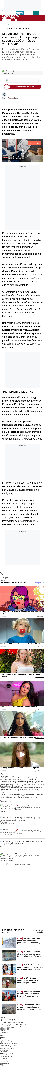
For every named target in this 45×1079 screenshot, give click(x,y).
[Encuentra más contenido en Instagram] (30, 65)
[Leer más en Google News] (4, 65)
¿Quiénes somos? (6, 1042)
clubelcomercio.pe (6, 1056)
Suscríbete (35, 17)
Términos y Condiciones (8, 1043)
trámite (2, 580)
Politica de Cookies (6, 1047)
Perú (1, 1035)
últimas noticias (5, 801)
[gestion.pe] (13, 18)
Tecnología (4, 1039)
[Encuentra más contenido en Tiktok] (26, 65)
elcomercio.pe (5, 1055)
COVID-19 (4, 575)
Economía (3, 1032)
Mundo (2, 1034)
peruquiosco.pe (5, 1063)
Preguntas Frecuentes (7, 1048)
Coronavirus (4, 577)
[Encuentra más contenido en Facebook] (9, 65)
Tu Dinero (3, 1037)
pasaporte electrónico (7, 579)
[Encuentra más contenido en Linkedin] (17, 65)
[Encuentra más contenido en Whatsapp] (22, 65)
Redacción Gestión (16, 98)
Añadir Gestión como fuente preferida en (19, 28)
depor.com (3, 1058)
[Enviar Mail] (4, 98)
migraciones (4, 574)
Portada (2, 1030)
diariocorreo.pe (5, 1061)
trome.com (3, 1060)
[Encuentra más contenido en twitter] (13, 65)
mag (1, 1065)
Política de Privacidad (7, 1045)
